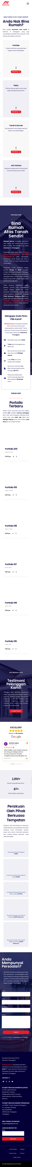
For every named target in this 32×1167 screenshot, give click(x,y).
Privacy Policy (5, 1039)
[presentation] (16, 435)
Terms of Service (16, 1039)
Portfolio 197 (11, 564)
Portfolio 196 (11, 602)
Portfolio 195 (11, 641)
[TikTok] (9, 1081)
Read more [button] (7, 758)
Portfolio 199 (11, 487)
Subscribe (13, 1139)
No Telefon (5, 1007)
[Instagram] (6, 1081)
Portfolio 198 (11, 525)
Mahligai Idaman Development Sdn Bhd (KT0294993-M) (16, 254)
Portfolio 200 (11, 448)
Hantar (16, 1032)
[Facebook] (3, 1081)
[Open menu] (28, 3)
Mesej (4, 1015)
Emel (4, 999)
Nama (4, 991)
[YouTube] (12, 1081)
